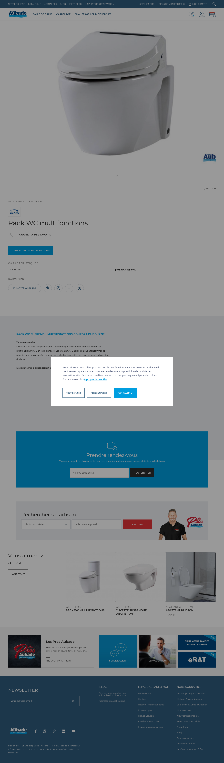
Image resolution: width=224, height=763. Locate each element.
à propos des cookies (95, 379)
